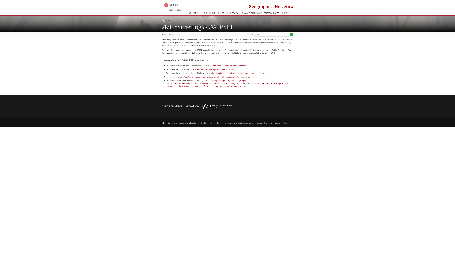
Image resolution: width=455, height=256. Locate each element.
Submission (209, 13)
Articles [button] (197, 13)
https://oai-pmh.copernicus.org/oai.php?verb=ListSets (212, 69)
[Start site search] (291, 34)
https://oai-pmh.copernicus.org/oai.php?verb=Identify (225, 65)
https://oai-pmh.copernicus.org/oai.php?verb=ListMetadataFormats (239, 73)
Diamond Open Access (252, 13)
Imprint (269, 123)
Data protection (281, 123)
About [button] (284, 13)
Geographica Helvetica (271, 6)
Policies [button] (220, 13)
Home (164, 35)
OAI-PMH (280, 40)
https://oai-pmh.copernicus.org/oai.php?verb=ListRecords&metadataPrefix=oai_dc (216, 77)
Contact (260, 123)
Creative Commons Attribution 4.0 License (236, 123)
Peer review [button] (233, 13)
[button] (252, 35)
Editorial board (271, 13)
